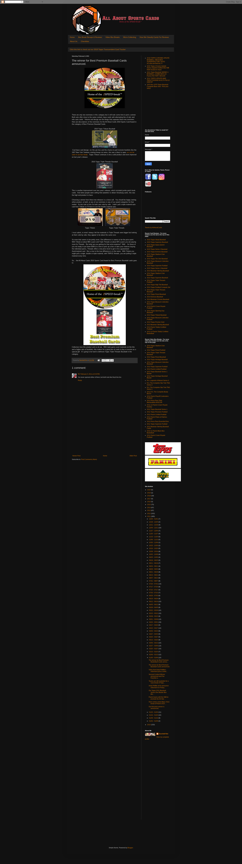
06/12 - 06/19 (153, 601)
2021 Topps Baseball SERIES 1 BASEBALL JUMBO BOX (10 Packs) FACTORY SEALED (158, 74)
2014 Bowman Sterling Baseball (158, 271)
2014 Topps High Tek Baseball (157, 285)
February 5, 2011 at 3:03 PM (90, 374)
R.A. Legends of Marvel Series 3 (158, 380)
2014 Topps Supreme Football (157, 266)
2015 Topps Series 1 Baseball (157, 268)
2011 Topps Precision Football (157, 412)
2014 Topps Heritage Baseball (157, 359)
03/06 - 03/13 (153, 643)
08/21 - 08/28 (153, 572)
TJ (79, 374)
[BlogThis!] (105, 360)
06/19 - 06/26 (153, 598)
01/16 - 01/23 (153, 715)
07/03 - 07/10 (153, 593)
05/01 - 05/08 (153, 619)
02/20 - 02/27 (153, 649)
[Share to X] (107, 360)
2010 (149, 725)
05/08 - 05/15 (153, 616)
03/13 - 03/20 (153, 640)
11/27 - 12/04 (153, 531)
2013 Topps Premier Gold (155, 322)
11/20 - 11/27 (153, 534)
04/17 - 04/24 (153, 625)
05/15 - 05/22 (153, 613)
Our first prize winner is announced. (156, 707)
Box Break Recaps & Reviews (90, 37)
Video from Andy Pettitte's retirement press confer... (158, 670)
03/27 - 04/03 (153, 634)
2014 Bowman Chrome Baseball (158, 299)
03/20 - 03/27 (153, 637)
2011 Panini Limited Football (156, 414)
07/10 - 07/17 (153, 590)
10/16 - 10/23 (153, 548)
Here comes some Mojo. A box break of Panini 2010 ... (159, 703)
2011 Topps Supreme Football (157, 424)
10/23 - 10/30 (153, 545)
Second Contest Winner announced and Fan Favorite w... (157, 676)
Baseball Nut (163, 734)
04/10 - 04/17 (153, 628)
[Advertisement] (105, 436)
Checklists (85, 41)
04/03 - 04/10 (153, 631)
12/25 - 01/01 (153, 519)
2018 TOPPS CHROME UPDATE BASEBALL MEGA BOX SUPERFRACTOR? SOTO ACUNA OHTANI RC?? (158, 60)
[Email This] (103, 360)
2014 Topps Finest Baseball (156, 294)
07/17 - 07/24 (153, 587)
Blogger (130, 848)
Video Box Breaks (112, 37)
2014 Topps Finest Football (156, 350)
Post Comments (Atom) (89, 459)
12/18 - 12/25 (153, 522)
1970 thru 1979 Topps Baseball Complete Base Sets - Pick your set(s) (157, 86)
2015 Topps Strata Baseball (156, 240)
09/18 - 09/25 (153, 560)
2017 (149, 499)
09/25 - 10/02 (153, 557)
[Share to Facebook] (110, 360)
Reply (80, 380)
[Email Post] (98, 360)
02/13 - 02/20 (153, 652)
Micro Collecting (129, 37)
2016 (149, 502)
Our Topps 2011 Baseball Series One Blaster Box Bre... (158, 692)
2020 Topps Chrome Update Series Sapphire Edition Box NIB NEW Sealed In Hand (158, 68)
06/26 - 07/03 (153, 595)
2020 (149, 490)
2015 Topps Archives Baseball (157, 252)
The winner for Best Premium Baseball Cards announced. (159, 666)
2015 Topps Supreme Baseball (157, 242)
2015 (149, 504)
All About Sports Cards (77, 8)
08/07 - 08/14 (153, 578)
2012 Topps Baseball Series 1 (157, 409)
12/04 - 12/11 (153, 528)
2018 (149, 496)
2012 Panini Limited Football (157, 369)
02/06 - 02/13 (153, 654)
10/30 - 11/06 (153, 542)
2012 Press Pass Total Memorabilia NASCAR (154, 401)
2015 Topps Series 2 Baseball (157, 249)
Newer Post (76, 456)
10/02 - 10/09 (153, 554)
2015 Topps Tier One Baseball (157, 259)
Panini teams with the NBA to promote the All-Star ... (158, 698)
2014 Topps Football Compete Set (158, 287)
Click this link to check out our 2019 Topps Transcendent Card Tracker (98, 49)
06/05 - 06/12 (153, 604)
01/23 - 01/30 (153, 712)
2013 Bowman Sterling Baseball (158, 325)
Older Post (133, 456)
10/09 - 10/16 (153, 551)
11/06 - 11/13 (153, 539)
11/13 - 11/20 (153, 537)
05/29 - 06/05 (153, 607)
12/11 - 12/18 (153, 525)
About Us (73, 41)
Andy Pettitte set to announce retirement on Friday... (159, 686)
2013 (149, 510)
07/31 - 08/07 (153, 581)
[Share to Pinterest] (112, 360)
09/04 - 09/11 (153, 566)
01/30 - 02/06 (153, 657)
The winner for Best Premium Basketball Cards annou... (159, 661)
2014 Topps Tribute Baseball (157, 315)
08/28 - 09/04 (153, 569)
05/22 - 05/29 (153, 610)
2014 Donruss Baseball (155, 297)
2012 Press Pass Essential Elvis (158, 421)
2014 (149, 507)
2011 (149, 516)
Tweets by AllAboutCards (153, 227)
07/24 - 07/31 (153, 584)
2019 (149, 493)
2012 (149, 513)
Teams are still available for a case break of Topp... (159, 682)
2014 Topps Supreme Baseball (157, 278)
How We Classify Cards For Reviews (154, 37)
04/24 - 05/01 (153, 622)
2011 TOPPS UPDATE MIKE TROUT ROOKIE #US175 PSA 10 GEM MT (158, 80)
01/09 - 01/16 (153, 718)
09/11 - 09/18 (153, 563)
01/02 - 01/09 (153, 721)
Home (72, 37)
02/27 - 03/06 (153, 646)
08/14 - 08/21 (153, 575)
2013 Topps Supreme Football (157, 367)
